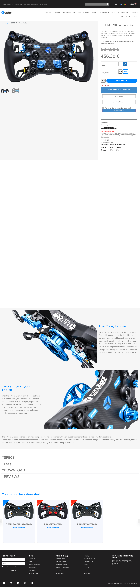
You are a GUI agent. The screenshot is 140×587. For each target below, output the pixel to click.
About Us (10, 4)
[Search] (107, 4)
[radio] (120, 64)
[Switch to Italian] (125, 4)
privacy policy (127, 108)
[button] (70, 457)
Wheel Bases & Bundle (129, 17)
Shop (6, 23)
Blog (4, 4)
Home (2, 23)
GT (112, 12)
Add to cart (122, 81)
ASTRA (57, 12)
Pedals (94, 12)
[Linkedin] (11, 583)
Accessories (123, 12)
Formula (103, 12)
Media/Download (32, 4)
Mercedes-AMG (83, 12)
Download (14, 470)
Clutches (105, 73)
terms (116, 108)
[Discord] (32, 583)
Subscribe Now (119, 110)
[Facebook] (4, 583)
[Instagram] (25, 583)
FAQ (7, 464)
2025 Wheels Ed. (68, 12)
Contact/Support (20, 4)
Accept (11, 567)
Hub (103, 65)
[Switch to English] (121, 4)
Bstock (135, 12)
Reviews (11, 476)
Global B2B (43, 4)
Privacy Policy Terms (12, 567)
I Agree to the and (118, 108)
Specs (9, 457)
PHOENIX (49, 12)
